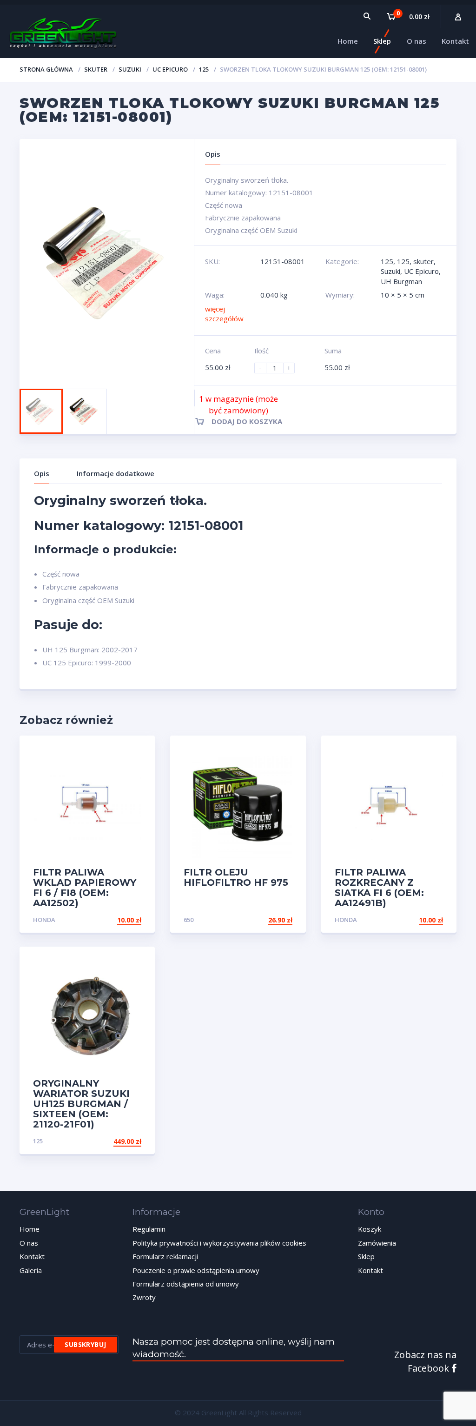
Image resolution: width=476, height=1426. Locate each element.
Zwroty (144, 1297)
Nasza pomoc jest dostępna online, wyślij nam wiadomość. (233, 1348)
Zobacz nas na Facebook (425, 1361)
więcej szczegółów (224, 313)
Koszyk (369, 1229)
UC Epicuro (170, 69)
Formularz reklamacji (165, 1256)
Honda (44, 919)
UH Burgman (401, 281)
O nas (29, 1242)
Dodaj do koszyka (247, 421)
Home (30, 1229)
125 (204, 69)
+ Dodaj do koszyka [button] (106, 919)
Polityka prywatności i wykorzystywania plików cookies (219, 1242)
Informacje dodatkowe (115, 473)
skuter (95, 69)
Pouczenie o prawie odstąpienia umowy (195, 1270)
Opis (41, 473)
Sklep (366, 1256)
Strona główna (46, 69)
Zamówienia (377, 1242)
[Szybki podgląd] (137, 750)
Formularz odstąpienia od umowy (185, 1283)
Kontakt (32, 1256)
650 (188, 919)
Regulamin (148, 1229)
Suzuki (130, 69)
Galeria (31, 1270)
